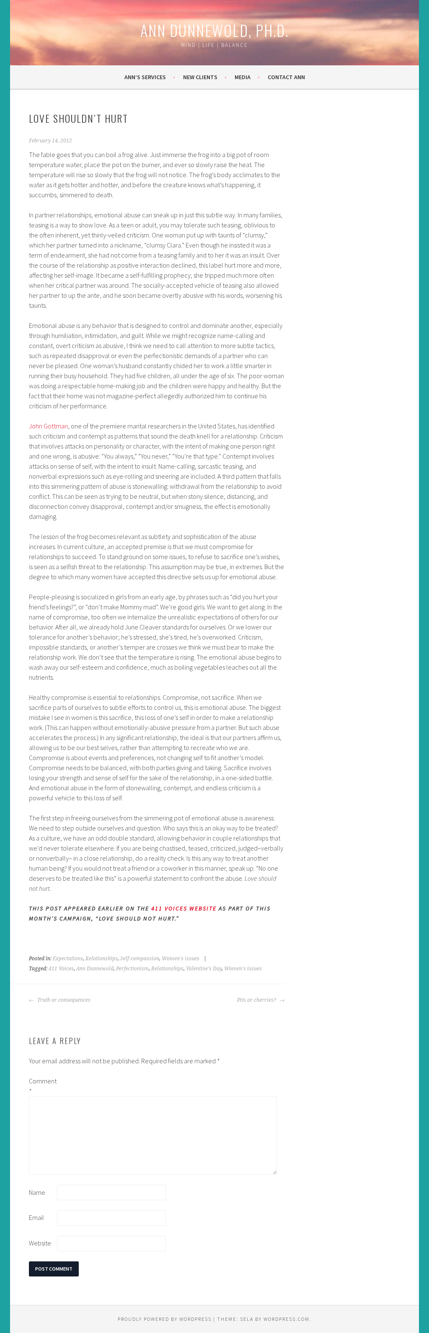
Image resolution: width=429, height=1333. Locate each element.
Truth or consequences (63, 1000)
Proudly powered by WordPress (165, 1319)
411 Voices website (184, 908)
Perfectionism (132, 969)
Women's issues (180, 959)
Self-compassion (139, 959)
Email (36, 1217)
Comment (42, 1086)
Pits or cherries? (257, 1000)
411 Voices (61, 969)
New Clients (200, 77)
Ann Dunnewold (95, 969)
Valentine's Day (204, 969)
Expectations (68, 959)
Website (40, 1243)
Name (37, 1192)
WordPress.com (287, 1319)
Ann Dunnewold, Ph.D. (214, 30)
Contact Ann (286, 77)
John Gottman (48, 426)
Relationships (101, 959)
